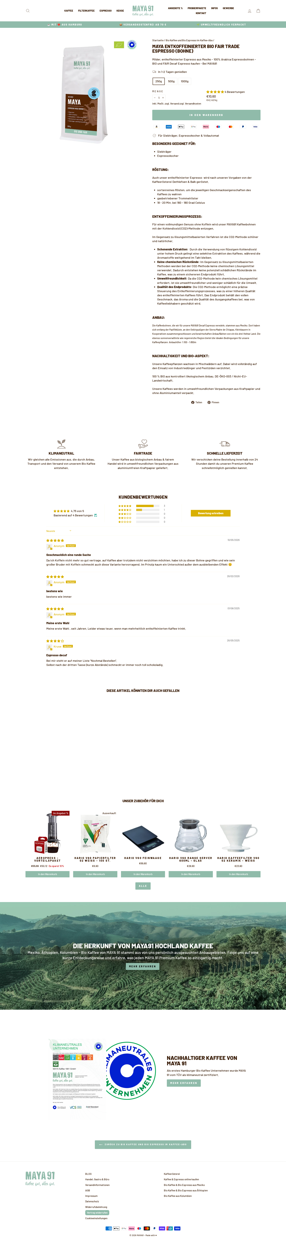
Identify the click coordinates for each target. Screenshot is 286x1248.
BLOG (88, 1173)
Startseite (158, 40)
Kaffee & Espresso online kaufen (181, 1179)
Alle (143, 885)
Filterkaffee (86, 10)
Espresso (106, 10)
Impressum (91, 1195)
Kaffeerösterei (172, 1173)
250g (158, 81)
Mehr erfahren (183, 1083)
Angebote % (175, 8)
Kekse (120, 10)
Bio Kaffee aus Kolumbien (178, 1195)
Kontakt (201, 13)
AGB (87, 1190)
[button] (215, 92)
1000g (185, 81)
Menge (158, 91)
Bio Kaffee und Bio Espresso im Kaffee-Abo (189, 40)
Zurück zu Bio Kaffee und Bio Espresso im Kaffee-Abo (145, 1144)
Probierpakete (197, 8)
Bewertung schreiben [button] (210, 513)
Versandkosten (193, 103)
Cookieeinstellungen (96, 1218)
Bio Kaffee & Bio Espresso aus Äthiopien (186, 1190)
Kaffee (68, 10)
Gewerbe (228, 8)
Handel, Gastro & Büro (97, 1179)
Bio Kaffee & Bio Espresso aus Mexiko (184, 1184)
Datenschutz (92, 1201)
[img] (55, 540)
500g (171, 81)
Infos (214, 8)
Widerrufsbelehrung (96, 1206)
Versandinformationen (97, 1184)
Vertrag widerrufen (97, 1212)
